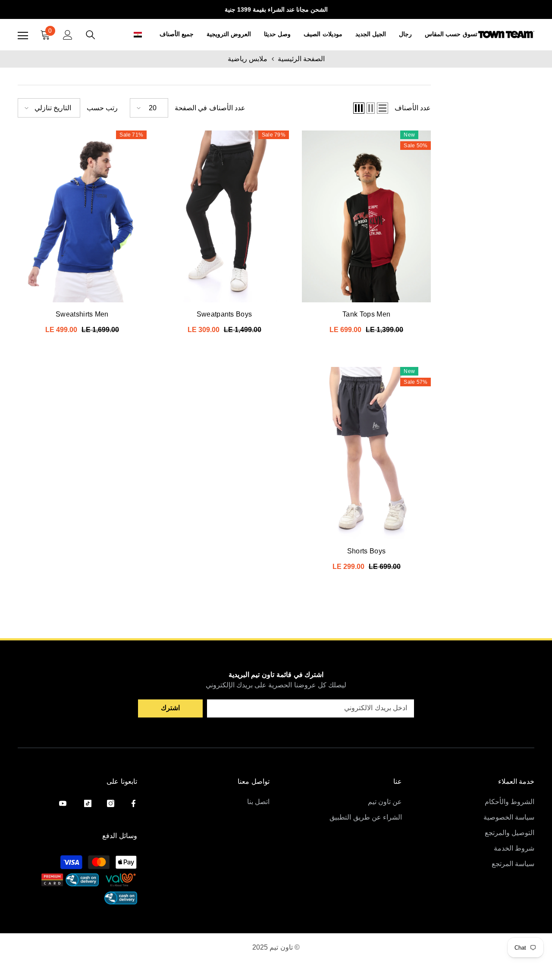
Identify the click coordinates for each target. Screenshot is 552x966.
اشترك (170, 707)
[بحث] (90, 34)
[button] (128, 34)
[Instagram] (110, 803)
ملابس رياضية (247, 58)
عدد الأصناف (413, 108)
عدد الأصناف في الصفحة (210, 108)
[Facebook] (133, 803)
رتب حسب (102, 108)
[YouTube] (62, 803)
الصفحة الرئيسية (301, 58)
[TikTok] (87, 803)
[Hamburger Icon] (23, 36)
